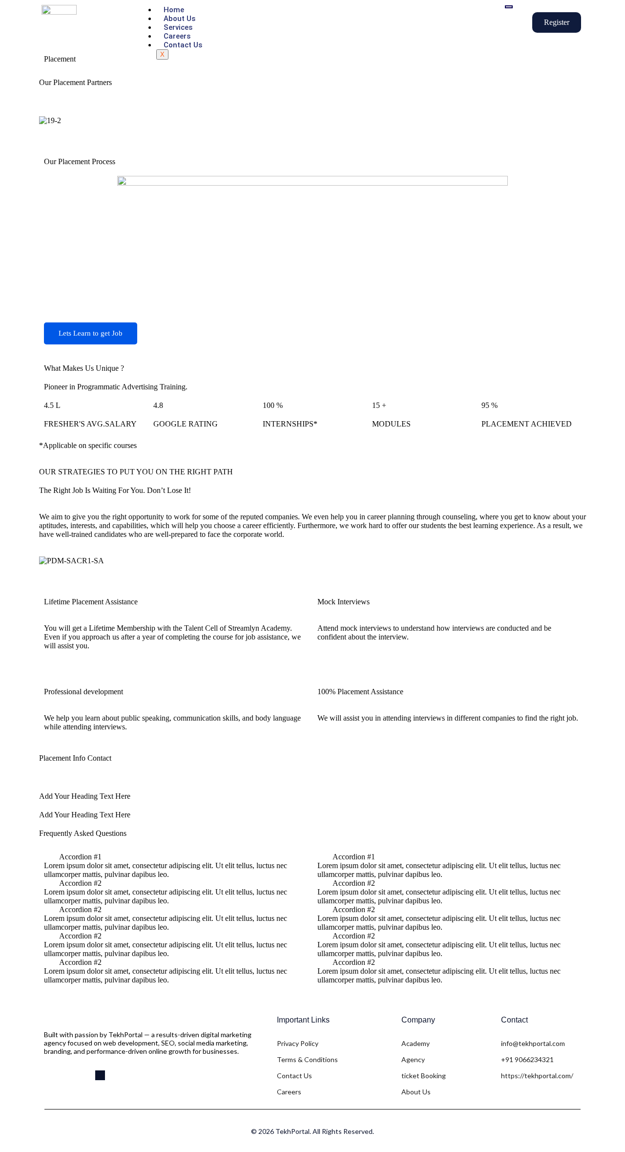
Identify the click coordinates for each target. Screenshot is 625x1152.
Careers (177, 36)
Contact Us (183, 45)
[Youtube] (66, 1075)
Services (178, 27)
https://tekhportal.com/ (537, 1075)
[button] (312, 129)
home (174, 9)
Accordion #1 (80, 857)
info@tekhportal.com (533, 1043)
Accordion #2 (80, 883)
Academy (415, 1043)
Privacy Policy (297, 1043)
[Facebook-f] (49, 1075)
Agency (413, 1059)
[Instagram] (83, 1075)
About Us (179, 18)
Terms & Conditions (307, 1059)
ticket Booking (423, 1075)
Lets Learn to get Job (91, 333)
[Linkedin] (100, 1075)
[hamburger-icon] (509, 6)
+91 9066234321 (527, 1059)
